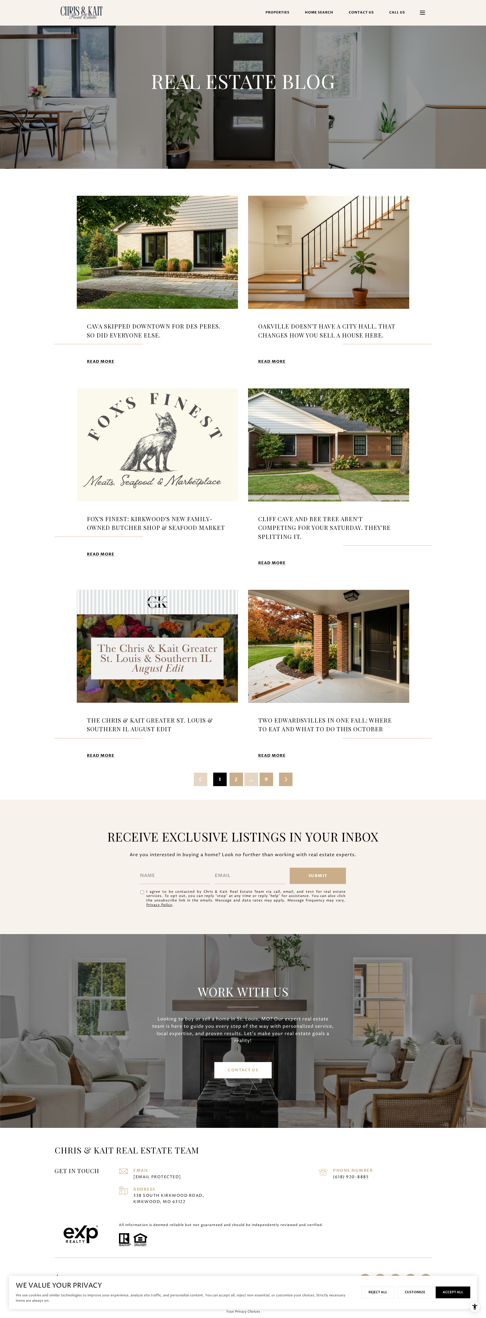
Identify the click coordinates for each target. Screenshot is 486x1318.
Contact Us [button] (243, 1070)
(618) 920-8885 (351, 1177)
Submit (318, 875)
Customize (415, 1292)
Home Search (319, 12)
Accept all (453, 1292)
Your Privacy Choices (243, 1311)
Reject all (377, 1292)
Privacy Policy (159, 905)
